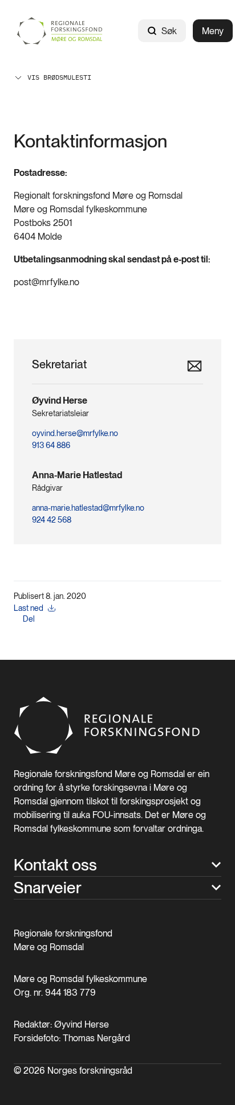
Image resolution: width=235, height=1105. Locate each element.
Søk (169, 31)
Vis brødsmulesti (59, 77)
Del (29, 618)
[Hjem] (62, 31)
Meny (213, 31)
